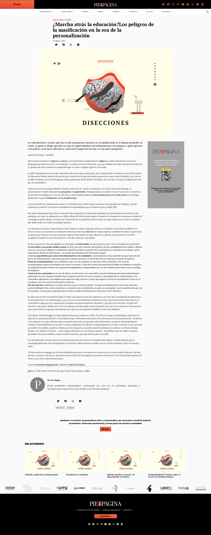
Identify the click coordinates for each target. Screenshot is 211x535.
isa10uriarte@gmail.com (46, 364)
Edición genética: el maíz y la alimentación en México (121, 475)
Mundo (100, 11)
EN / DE (149, 11)
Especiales (166, 11)
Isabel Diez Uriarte (76, 364)
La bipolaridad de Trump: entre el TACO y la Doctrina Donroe (164, 475)
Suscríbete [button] (105, 516)
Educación (70, 408)
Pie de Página (53, 380)
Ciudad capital (66, 11)
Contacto (127, 510)
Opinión (85, 11)
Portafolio (133, 11)
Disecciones (58, 20)
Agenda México (45, 11)
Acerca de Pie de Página (88, 510)
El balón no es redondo (77, 474)
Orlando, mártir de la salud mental (41, 474)
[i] (50, 315)
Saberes (116, 11)
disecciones (60, 408)
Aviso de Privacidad (111, 510)
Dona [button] (18, 4)
